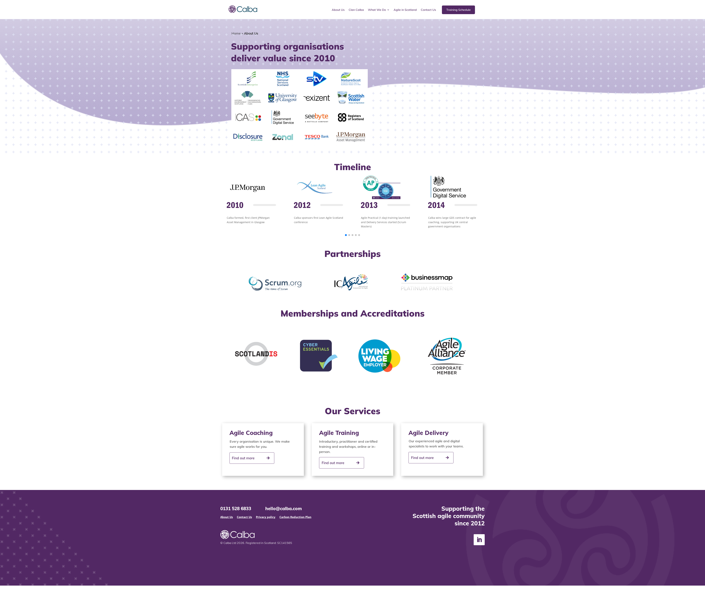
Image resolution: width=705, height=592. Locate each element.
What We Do (377, 10)
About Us (338, 10)
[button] (346, 235)
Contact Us (428, 10)
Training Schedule (458, 10)
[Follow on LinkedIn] (479, 539)
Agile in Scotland (405, 10)
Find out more (243, 458)
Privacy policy (265, 517)
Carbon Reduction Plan (295, 517)
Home (236, 33)
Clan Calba (356, 10)
